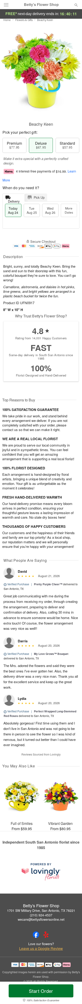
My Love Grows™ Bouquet (51, 654)
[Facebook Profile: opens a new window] (36, 934)
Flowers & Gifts (24, 20)
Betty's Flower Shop (41, 4)
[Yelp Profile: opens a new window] (46, 934)
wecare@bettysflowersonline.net (41, 919)
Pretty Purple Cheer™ (48, 584)
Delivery (14, 200)
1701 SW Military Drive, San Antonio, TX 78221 (41, 910)
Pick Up (39, 197)
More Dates (69, 210)
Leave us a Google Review (41, 948)
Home (7, 20)
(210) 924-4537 (41, 915)
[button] (72, 993)
